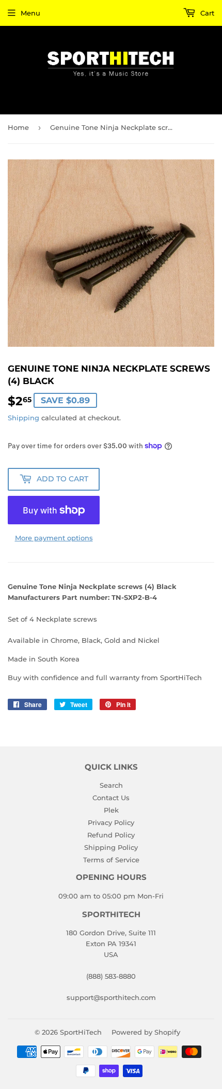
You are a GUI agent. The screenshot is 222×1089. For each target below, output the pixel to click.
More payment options (54, 538)
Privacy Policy (111, 822)
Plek (111, 810)
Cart (206, 13)
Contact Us (111, 797)
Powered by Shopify (146, 1032)
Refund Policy (111, 835)
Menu (30, 13)
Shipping (23, 418)
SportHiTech (81, 1032)
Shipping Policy (111, 847)
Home (18, 127)
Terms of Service (111, 860)
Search (111, 785)
